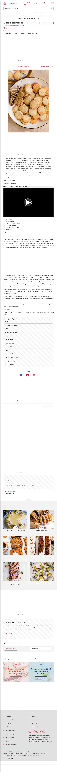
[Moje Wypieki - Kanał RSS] (43, 731)
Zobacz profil (16, 678)
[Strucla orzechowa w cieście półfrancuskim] (15, 571)
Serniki (15, 16)
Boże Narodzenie (10, 485)
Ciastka (24, 13)
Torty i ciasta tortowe (45, 13)
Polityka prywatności (25, 755)
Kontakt (7, 726)
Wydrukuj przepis (11, 491)
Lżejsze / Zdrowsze (29, 19)
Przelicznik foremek (10, 737)
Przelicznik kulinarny (10, 734)
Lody (35, 13)
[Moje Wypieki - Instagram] (28, 3)
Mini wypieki (22, 16)
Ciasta (7, 13)
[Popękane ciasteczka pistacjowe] (42, 571)
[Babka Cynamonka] (42, 519)
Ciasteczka (22, 33)
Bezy (12, 13)
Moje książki (8, 716)
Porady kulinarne (34, 719)
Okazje (50, 16)
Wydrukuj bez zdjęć (10, 493)
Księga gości (8, 741)
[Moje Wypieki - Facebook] (25, 3)
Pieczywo (30, 16)
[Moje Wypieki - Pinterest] (40, 731)
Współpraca (8, 723)
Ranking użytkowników (11, 730)
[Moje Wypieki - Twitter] (36, 731)
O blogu (7, 712)
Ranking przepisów (35, 726)
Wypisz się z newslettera (11, 744)
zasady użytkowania (34, 755)
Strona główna (7, 33)
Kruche (18, 13)
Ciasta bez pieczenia (40, 16)
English (6, 28)
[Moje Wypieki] (10, 3)
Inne (38, 19)
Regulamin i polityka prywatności (13, 719)
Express (20, 19)
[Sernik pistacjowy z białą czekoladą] (15, 519)
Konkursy (33, 716)
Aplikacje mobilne (34, 723)
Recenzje (33, 712)
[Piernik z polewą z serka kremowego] (42, 545)
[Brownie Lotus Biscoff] (15, 545)
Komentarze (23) (46, 66)
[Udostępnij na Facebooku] (21, 375)
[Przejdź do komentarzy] (34, 375)
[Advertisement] (28, 50)
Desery (30, 13)
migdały (8, 480)
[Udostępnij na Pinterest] (27, 375)
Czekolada (8, 16)
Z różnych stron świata (28, 485)
